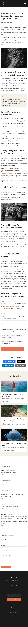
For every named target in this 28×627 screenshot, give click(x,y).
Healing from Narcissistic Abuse (14, 580)
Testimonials (14, 585)
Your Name (3, 539)
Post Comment (5, 567)
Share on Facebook (9, 361)
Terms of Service (14, 612)
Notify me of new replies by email (9, 563)
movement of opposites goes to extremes (11, 92)
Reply (2, 474)
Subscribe (14, 599)
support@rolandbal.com (14, 615)
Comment (3, 552)
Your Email (3, 545)
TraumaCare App (14, 582)
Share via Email (20, 365)
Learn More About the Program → (12, 349)
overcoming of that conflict (7, 173)
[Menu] (25, 3)
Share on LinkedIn (8, 365)
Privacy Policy (14, 610)
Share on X (20, 361)
